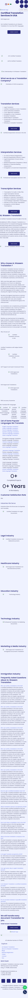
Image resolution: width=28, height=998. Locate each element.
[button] (12, 10)
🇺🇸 (6, 4)
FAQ (3, 958)
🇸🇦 (10, 4)
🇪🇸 (8, 4)
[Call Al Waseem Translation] (25, 992)
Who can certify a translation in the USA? (12, 686)
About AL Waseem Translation (10, 949)
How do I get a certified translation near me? (13, 791)
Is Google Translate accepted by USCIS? (11, 854)
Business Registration (7, 952)
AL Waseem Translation (8, 947)
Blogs (3, 950)
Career (4, 954)
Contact (4, 956)
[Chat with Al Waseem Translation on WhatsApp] (25, 987)
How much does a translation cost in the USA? (13, 822)
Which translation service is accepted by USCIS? (14, 806)
